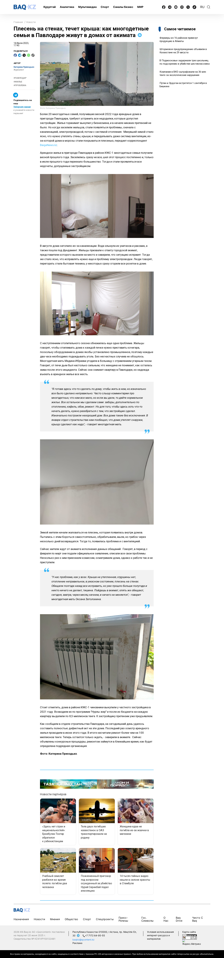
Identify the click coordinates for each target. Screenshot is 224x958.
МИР (140, 7)
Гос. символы (147, 919)
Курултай (49, 7)
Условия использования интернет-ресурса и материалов (160, 935)
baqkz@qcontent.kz (83, 939)
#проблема (20, 85)
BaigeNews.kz (48, 145)
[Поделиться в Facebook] (15, 55)
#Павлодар (20, 78)
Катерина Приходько (24, 67)
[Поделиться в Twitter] (24, 55)
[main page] (25, 7)
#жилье (18, 82)
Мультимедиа (87, 7)
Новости (31, 22)
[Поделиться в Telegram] (19, 55)
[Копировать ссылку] (33, 55)
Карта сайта (189, 931)
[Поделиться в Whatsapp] (28, 55)
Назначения (21, 919)
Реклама (77, 943)
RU (202, 7)
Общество (71, 919)
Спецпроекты (105, 919)
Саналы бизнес (123, 7)
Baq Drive (179, 919)
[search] (208, 7)
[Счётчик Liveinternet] (189, 936)
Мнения (55, 919)
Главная (18, 22)
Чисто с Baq (197, 919)
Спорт (105, 7)
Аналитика (67, 7)
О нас (165, 919)
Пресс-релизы (123, 919)
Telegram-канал (22, 107)
